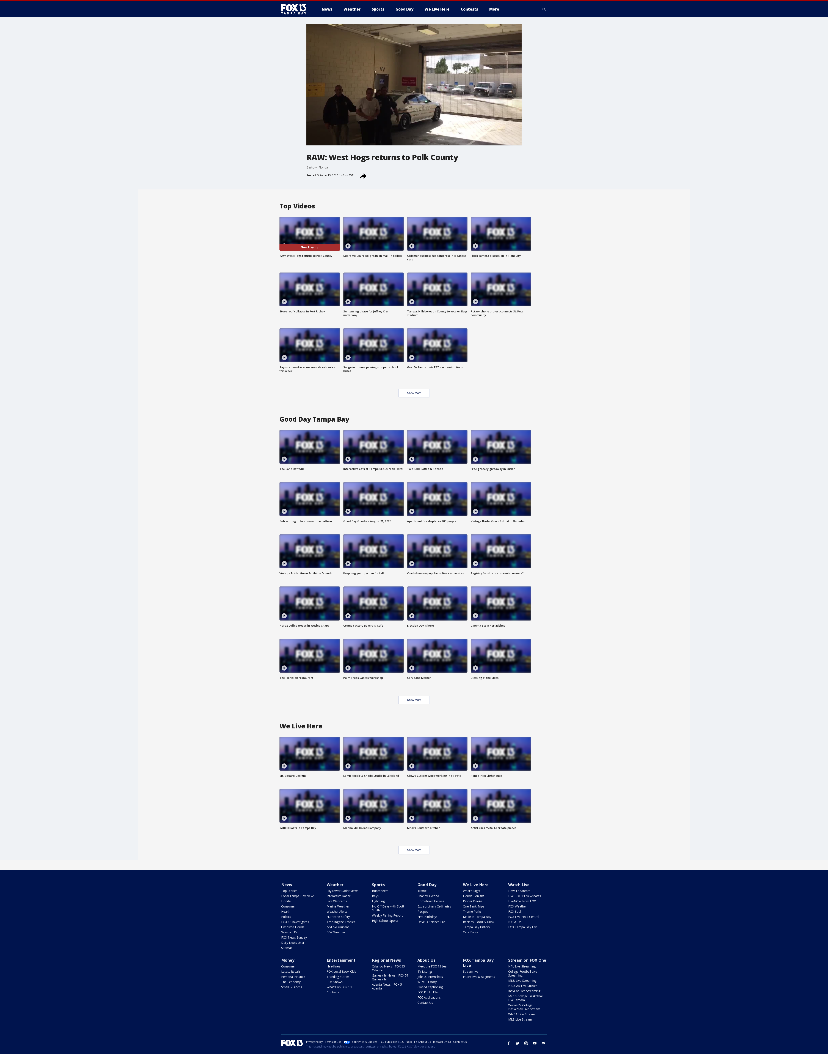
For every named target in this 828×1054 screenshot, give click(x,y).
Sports (378, 884)
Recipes (422, 911)
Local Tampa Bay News (298, 896)
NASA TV (514, 922)
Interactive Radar (338, 896)
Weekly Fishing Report (387, 915)
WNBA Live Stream (521, 1014)
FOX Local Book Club (341, 971)
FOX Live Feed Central (523, 917)
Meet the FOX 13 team (433, 966)
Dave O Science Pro (431, 922)
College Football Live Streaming (522, 973)
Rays (375, 896)
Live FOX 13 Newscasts (524, 896)
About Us (426, 960)
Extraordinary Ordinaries (434, 906)
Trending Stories (338, 977)
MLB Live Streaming (522, 980)
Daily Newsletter (292, 943)
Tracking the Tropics (341, 922)
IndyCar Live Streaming (524, 991)
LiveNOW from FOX (522, 901)
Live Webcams (337, 901)
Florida (286, 901)
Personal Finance (293, 977)
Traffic (422, 891)
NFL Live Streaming (522, 966)
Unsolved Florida (292, 927)
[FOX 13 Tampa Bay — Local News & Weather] (295, 9)
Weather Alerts (337, 911)
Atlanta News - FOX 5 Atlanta (387, 986)
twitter (517, 1043)
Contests (333, 992)
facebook (508, 1043)
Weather (335, 884)
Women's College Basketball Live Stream (524, 1007)
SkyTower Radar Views (342, 891)
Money (287, 960)
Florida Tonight (473, 896)
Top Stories (289, 891)
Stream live (470, 971)
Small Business (291, 987)
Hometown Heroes (430, 901)
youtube (534, 1043)
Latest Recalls (291, 971)
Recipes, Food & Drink (478, 922)
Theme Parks (472, 911)
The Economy (291, 982)
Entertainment (341, 960)
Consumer (288, 906)
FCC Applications (429, 997)
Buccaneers (380, 891)
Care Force (470, 932)
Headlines (333, 966)
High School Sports (385, 921)
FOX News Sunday (294, 937)
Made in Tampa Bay (477, 917)
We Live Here (476, 884)
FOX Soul (514, 911)
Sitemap (287, 948)
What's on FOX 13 (339, 987)
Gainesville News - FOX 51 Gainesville (390, 977)
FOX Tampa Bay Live (523, 927)
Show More (414, 393)
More (494, 9)
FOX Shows (335, 982)
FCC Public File (427, 992)
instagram (526, 1043)
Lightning (378, 901)
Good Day (426, 884)
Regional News (386, 960)
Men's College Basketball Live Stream (525, 998)
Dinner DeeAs (472, 901)
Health (285, 911)
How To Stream (519, 891)
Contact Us (425, 1002)
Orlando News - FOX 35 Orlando (388, 968)
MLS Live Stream (520, 1019)
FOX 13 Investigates (295, 922)
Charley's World (428, 896)
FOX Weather (336, 932)
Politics (286, 917)
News (286, 884)
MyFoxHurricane (338, 927)
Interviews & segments (479, 977)
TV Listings (425, 971)
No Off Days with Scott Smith (388, 908)
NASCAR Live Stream (523, 986)
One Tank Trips (473, 906)
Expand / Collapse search (544, 9)
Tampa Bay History (476, 927)
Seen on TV (289, 932)
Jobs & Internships (430, 977)
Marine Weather (338, 906)
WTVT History (427, 982)
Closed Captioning (430, 987)
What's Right (471, 891)
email (543, 1043)
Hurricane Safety (338, 917)
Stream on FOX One (527, 960)
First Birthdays (427, 917)
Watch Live (519, 884)
